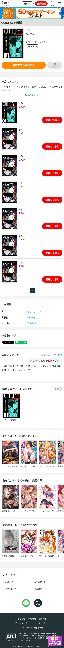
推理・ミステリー (35, 311)
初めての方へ (8, 582)
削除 (57, 389)
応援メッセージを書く (51, 355)
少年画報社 (32, 317)
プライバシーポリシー (23, 623)
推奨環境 (38, 589)
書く (45, 42)
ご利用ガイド (40, 582)
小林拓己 (30, 30)
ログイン (27, 3)
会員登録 (41, 3)
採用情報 (42, 619)
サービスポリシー (42, 623)
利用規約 (32, 619)
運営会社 (21, 619)
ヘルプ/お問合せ (9, 589)
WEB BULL (32, 323)
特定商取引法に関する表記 (32, 627)
